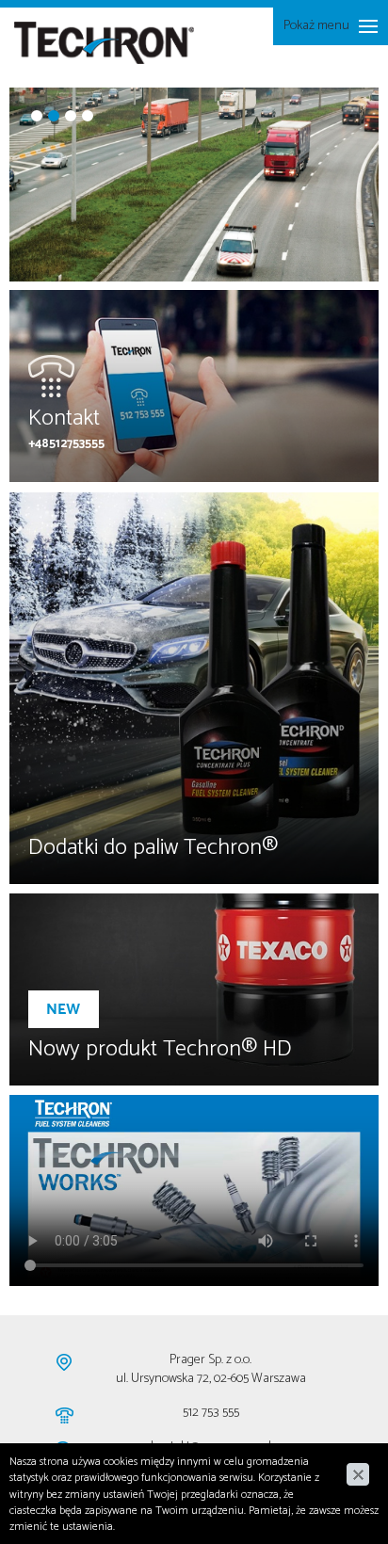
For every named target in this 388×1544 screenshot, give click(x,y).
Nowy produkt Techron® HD (160, 1049)
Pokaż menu (316, 29)
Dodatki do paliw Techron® (153, 847)
